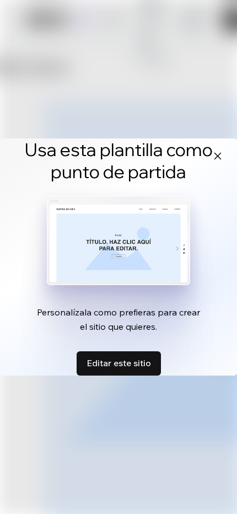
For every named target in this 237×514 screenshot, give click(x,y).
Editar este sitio (119, 362)
